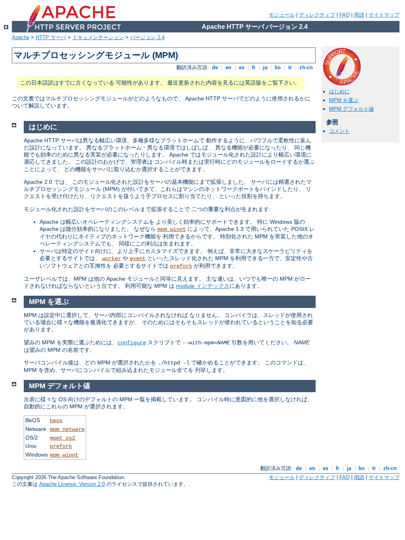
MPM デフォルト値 (351, 109)
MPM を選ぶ (343, 100)
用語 (359, 15)
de (215, 67)
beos (56, 420)
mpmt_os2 (62, 438)
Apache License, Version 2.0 (72, 484)
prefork (181, 266)
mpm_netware (67, 429)
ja (265, 67)
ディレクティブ (317, 15)
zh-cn (306, 67)
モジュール (282, 15)
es (241, 67)
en (228, 67)
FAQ (344, 15)
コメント (339, 131)
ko (277, 67)
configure (131, 343)
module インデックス (202, 286)
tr (290, 67)
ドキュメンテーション (98, 37)
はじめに (339, 91)
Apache (20, 37)
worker (111, 258)
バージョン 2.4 (147, 37)
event (138, 258)
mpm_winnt (171, 229)
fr (253, 67)
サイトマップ (384, 15)
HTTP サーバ (51, 37)
